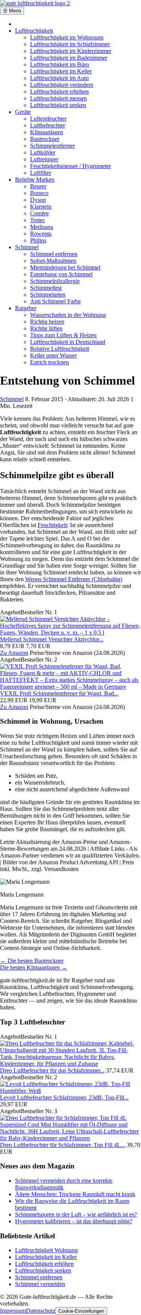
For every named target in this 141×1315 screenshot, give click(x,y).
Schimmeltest (46, 288)
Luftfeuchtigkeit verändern (61, 85)
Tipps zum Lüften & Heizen (63, 335)
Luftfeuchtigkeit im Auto (59, 78)
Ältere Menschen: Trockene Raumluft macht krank (75, 1194)
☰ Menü (12, 11)
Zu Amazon (14, 653)
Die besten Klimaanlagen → (33, 967)
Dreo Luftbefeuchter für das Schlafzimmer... (52, 1070)
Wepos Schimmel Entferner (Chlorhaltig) (73, 579)
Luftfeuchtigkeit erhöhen (59, 91)
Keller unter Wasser (53, 355)
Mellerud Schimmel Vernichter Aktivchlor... (51, 639)
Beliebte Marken (35, 179)
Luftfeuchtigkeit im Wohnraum (66, 37)
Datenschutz (40, 1310)
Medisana (41, 227)
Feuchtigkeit (52, 525)
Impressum (13, 1310)
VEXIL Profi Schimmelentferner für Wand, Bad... (59, 693)
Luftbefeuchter (47, 125)
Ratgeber (25, 308)
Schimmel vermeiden (40, 1284)
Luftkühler (42, 152)
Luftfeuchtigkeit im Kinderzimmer (70, 51)
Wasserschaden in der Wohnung (68, 315)
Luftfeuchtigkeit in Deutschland (67, 342)
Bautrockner (44, 139)
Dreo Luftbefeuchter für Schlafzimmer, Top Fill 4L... (62, 1145)
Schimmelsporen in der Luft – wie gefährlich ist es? (76, 1214)
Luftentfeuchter (48, 118)
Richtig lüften (46, 328)
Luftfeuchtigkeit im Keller (61, 71)
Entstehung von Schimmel (61, 274)
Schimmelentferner (52, 145)
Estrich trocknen (49, 362)
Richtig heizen (47, 321)
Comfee (39, 213)
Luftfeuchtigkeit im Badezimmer (68, 58)
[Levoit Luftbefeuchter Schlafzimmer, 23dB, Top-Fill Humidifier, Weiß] (70, 1091)
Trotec (37, 220)
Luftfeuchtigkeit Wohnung (46, 1250)
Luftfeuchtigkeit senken (58, 105)
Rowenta (41, 233)
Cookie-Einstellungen (81, 1311)
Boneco (39, 193)
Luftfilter (40, 173)
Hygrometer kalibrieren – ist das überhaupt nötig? (73, 1221)
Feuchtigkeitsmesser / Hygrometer (70, 166)
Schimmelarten (47, 294)
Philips (38, 240)
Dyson (38, 200)
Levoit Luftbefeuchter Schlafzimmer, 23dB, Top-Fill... (64, 1097)
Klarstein (41, 206)
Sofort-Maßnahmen (53, 261)
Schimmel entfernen (53, 254)
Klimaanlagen (46, 132)
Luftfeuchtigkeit (34, 30)
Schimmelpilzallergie (55, 281)
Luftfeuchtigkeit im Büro (59, 64)
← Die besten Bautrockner (32, 960)
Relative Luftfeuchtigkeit (59, 348)
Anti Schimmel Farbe (55, 301)
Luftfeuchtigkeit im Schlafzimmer (70, 44)
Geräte (23, 112)
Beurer (38, 186)
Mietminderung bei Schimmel (65, 267)
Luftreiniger (44, 159)
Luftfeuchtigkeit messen (58, 98)
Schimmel (27, 247)
